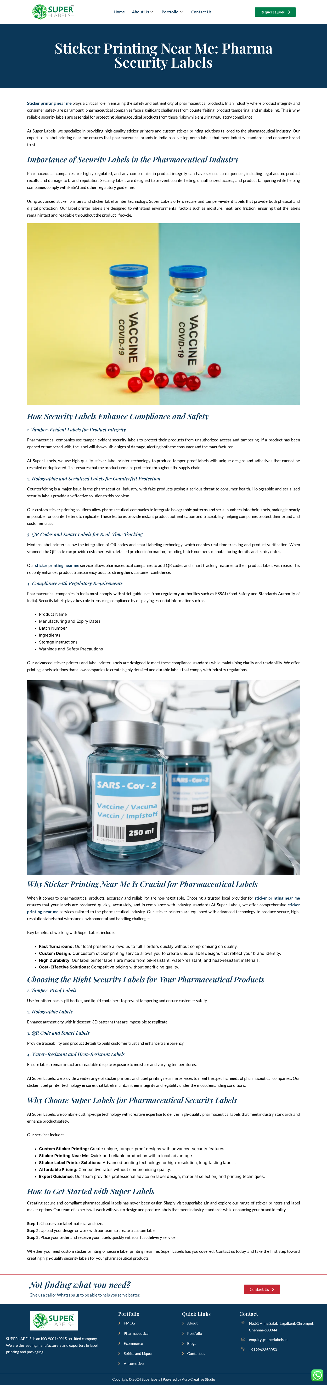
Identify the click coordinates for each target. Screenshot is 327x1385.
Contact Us (201, 11)
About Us (140, 11)
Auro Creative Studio (198, 1379)
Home (119, 11)
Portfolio (170, 11)
